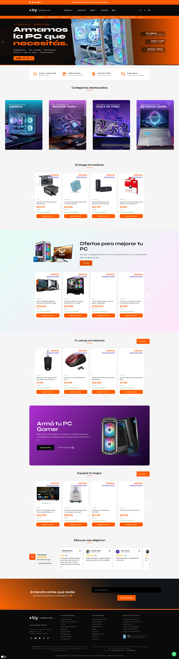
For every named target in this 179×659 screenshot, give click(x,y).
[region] (89, 42)
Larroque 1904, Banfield (38, 625)
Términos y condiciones (131, 627)
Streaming (95, 639)
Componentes (40, 17)
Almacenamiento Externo (127, 17)
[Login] (144, 10)
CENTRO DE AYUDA (131, 615)
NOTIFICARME (126, 598)
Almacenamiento (66, 619)
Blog (113, 10)
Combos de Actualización (69, 622)
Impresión (113, 17)
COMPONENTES (68, 615)
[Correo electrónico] (33, 2)
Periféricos (64, 17)
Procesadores (65, 639)
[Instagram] (38, 2)
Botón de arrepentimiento (132, 631)
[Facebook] (35, 2)
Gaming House (76, 17)
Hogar (104, 17)
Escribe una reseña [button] (45, 563)
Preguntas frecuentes (130, 619)
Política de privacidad (130, 629)
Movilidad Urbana (98, 634)
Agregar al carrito (48, 216)
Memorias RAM (66, 631)
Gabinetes (64, 629)
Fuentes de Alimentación (69, 627)
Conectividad (96, 624)
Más (140, 17)
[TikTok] (41, 2)
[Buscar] (140, 10)
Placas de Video (66, 636)
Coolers (63, 624)
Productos (68, 10)
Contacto (104, 10)
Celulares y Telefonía (91, 17)
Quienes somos (128, 624)
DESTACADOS (98, 615)
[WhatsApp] (30, 2)
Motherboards (65, 634)
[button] (89, 42)
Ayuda (92, 10)
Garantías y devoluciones (131, 622)
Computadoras (52, 17)
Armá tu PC (81, 10)
